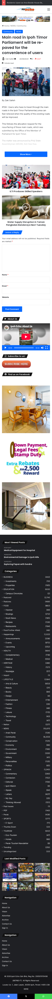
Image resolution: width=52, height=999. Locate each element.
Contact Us (7, 924)
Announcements (13, 638)
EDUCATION (9, 589)
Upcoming (10, 647)
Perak (6, 814)
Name (5, 275)
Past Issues (8, 806)
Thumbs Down (10, 827)
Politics (9, 765)
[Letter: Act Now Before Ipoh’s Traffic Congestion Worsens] (42, 867)
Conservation (11, 741)
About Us (6, 907)
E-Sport (9, 823)
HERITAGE (8, 663)
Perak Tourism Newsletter (17, 843)
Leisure (9, 712)
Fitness (9, 708)
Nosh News (11, 618)
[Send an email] (15, 59)
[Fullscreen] (46, 347)
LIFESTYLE (8, 679)
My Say (9, 798)
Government (11, 753)
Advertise (6, 916)
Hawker (9, 610)
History (9, 667)
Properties (10, 585)
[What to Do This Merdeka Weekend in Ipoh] (9, 867)
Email (5, 286)
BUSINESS (8, 577)
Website (5, 297)
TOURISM (8, 831)
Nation (6, 724)
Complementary (13, 655)
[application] (26, 336)
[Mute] (42, 347)
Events (9, 642)
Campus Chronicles (14, 593)
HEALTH (7, 651)
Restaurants (11, 626)
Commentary (11, 774)
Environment (11, 749)
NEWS (13, 26)
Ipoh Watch (11, 786)
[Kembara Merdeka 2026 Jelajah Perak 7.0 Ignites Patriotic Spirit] (42, 886)
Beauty (9, 688)
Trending (7, 847)
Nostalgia (10, 671)
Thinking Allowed (13, 802)
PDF (5, 810)
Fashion (9, 704)
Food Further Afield (12, 630)
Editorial (9, 782)
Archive (5, 920)
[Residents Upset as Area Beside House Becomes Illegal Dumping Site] (26, 877)
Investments (11, 581)
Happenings (9, 634)
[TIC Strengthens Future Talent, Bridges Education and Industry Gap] (42, 877)
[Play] (5, 347)
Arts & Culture (12, 683)
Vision (4, 911)
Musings (9, 614)
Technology (11, 716)
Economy (10, 745)
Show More (25, 154)
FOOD (6, 606)
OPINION (7, 769)
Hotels (8, 839)
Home (6, 26)
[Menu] (48, 10)
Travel (8, 720)
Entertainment (12, 700)
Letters (9, 794)
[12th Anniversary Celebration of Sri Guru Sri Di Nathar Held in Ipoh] (26, 867)
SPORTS (7, 819)
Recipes (9, 622)
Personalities (11, 761)
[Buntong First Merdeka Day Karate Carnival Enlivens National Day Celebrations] (9, 886)
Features (7, 602)
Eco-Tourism (11, 835)
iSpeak (9, 790)
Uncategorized (10, 851)
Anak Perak (11, 733)
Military (9, 757)
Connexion (10, 778)
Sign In (5, 928)
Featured (7, 597)
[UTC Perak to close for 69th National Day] (9, 877)
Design (9, 696)
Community (21, 26)
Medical (9, 659)
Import (6, 675)
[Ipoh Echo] (26, 9)
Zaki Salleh (9, 59)
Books (8, 692)
